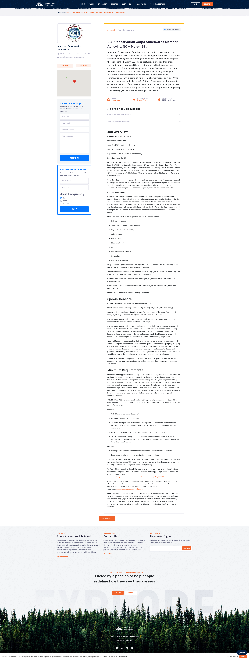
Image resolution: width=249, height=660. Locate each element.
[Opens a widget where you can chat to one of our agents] (241, 652)
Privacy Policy (140, 4)
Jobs (63, 12)
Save (66, 66)
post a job (131, 593)
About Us (114, 4)
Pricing (92, 4)
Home (83, 4)
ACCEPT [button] (243, 656)
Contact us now (109, 554)
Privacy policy (120, 640)
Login (195, 4)
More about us (62, 556)
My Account (102, 4)
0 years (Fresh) (142, 100)
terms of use (129, 640)
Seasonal (111, 30)
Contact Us (126, 4)
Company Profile (107, 519)
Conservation (116, 100)
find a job (118, 593)
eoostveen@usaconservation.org (129, 489)
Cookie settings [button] (233, 657)
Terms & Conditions (157, 4)
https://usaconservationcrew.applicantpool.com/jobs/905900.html (141, 477)
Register (207, 4)
